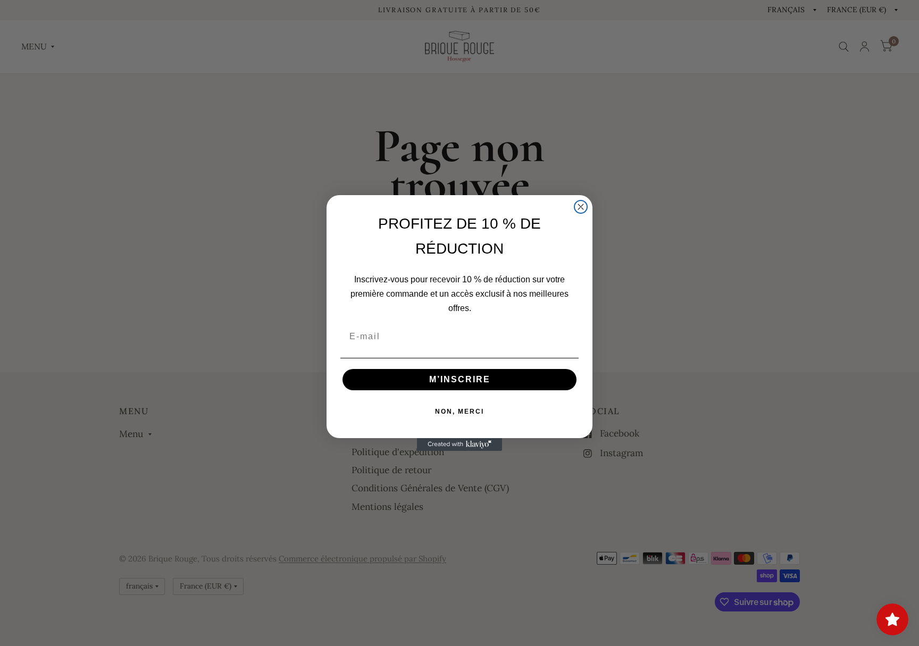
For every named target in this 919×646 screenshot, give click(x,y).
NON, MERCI (459, 411)
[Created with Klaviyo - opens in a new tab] (459, 444)
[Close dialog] (580, 206)
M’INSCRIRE (459, 379)
